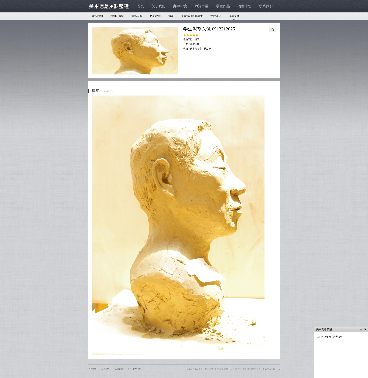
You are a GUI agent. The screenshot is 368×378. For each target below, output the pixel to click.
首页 (140, 6)
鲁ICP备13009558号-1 (268, 368)
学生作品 (223, 6)
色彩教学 (155, 16)
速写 (171, 16)
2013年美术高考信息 (331, 336)
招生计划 (244, 6)
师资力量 (201, 6)
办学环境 (180, 6)
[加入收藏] (272, 29)
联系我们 (266, 6)
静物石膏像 (117, 16)
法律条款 (119, 368)
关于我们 (158, 6)
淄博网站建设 (249, 368)
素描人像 (136, 16)
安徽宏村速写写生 (192, 16)
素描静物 (97, 16)
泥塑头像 (234, 16)
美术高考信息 (134, 368)
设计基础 (215, 16)
